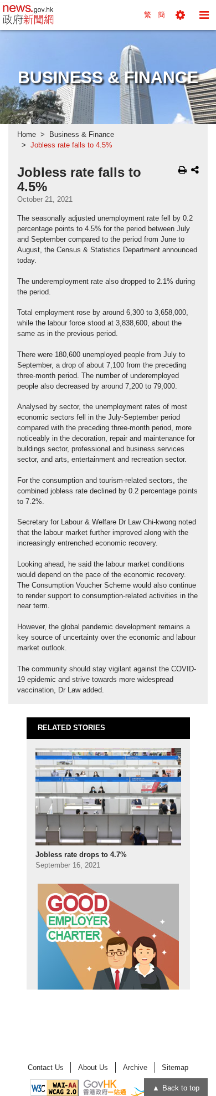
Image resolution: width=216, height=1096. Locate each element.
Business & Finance (81, 135)
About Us (93, 1067)
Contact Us (46, 1067)
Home (26, 135)
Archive (135, 1067)
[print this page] (182, 169)
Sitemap (175, 1067)
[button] (180, 15)
